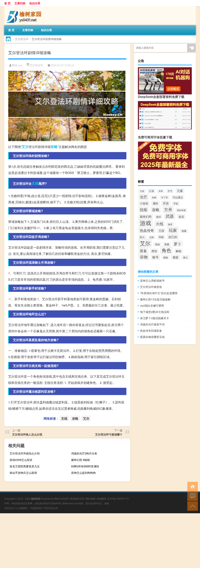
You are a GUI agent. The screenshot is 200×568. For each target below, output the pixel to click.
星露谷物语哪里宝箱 (152, 337)
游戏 (145, 223)
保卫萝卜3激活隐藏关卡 (154, 318)
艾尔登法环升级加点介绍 (25, 453)
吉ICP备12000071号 (118, 498)
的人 (142, 237)
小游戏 (144, 203)
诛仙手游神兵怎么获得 (23, 473)
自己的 (172, 237)
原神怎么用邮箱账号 (152, 280)
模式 (158, 216)
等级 (161, 237)
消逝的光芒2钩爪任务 (84, 453)
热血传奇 (147, 230)
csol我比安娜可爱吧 (152, 305)
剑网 (154, 197)
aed (20, 65)
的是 (152, 237)
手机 (175, 203)
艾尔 (25, 146)
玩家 (173, 230)
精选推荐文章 (77, 498)
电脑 (184, 230)
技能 (143, 209)
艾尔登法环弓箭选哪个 (108, 434)
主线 (142, 191)
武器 (170, 216)
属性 (155, 203)
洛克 (181, 217)
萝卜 (177, 243)
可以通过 (178, 197)
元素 (180, 191)
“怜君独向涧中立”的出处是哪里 (159, 293)
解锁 (178, 251)
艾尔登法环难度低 (151, 287)
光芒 (143, 196)
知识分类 (34, 3)
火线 (159, 223)
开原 (166, 203)
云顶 (151, 191)
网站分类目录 (61, 498)
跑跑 (165, 257)
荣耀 (166, 244)
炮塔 (170, 224)
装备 (143, 250)
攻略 (54, 146)
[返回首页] (191, 486)
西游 (154, 251)
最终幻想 (146, 216)
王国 (161, 231)
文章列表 (19, 3)
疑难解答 (101, 498)
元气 (170, 191)
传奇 (161, 191)
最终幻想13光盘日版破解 (155, 299)
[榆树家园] (24, 8)
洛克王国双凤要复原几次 (25, 466)
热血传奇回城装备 (151, 330)
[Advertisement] (100, 540)
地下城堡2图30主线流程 (154, 312)
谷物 (144, 257)
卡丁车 (164, 197)
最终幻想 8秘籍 (80, 460)
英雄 (157, 244)
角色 (166, 250)
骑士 (185, 257)
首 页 (7, 3)
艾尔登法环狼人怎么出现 (27, 434)
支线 (35, 183)
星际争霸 (181, 210)
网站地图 (90, 498)
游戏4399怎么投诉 (21, 460)
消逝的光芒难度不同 (152, 324)
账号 (155, 257)
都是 (176, 257)
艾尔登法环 (22, 39)
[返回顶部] (191, 505)
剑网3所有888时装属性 (85, 466)
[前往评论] (191, 496)
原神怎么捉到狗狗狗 (83, 473)
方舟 (168, 209)
